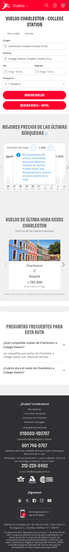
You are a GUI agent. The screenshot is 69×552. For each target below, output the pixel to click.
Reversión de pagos (34, 422)
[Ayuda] (55, 5)
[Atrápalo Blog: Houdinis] (20, 500)
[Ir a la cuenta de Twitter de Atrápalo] (27, 501)
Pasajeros (8, 78)
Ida (4, 65)
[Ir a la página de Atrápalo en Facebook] (35, 501)
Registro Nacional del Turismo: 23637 (44, 542)
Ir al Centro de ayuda (34, 413)
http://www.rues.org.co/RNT (42, 547)
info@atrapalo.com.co (38, 471)
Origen (6, 40)
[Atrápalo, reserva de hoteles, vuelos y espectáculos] (6, 5)
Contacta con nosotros (34, 417)
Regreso (38, 65)
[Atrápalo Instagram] (42, 501)
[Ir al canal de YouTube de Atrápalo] (49, 501)
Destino (7, 53)
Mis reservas (34, 409)
